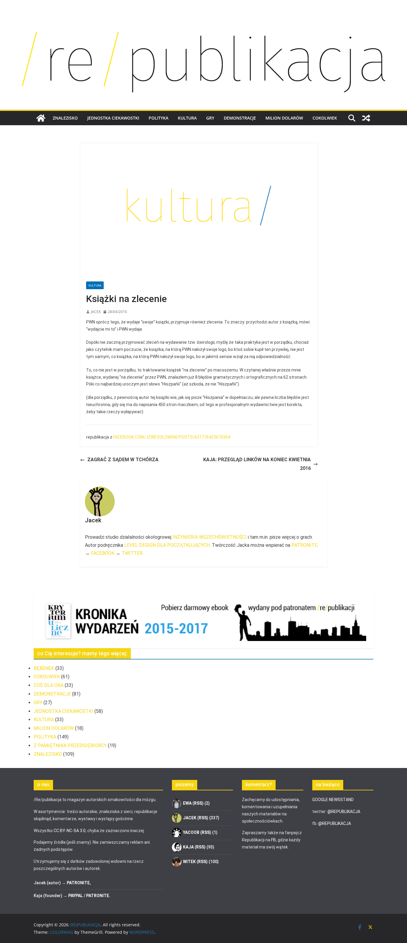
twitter (132, 553)
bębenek (44, 668)
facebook (102, 553)
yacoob (191, 832)
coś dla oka (48, 685)
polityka (158, 118)
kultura (187, 118)
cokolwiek (325, 118)
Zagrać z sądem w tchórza (123, 459)
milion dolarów (284, 118)
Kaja (188, 847)
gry (210, 118)
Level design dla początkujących (167, 545)
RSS (198, 803)
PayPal (75, 895)
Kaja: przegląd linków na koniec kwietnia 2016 (257, 464)
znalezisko (65, 118)
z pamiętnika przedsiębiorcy (70, 745)
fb (273, 839)
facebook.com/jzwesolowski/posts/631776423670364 (171, 437)
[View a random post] (366, 118)
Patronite (304, 545)
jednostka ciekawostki (113, 118)
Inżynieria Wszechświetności (210, 537)
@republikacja (343, 811)
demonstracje (240, 118)
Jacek (96, 311)
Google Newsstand (333, 799)
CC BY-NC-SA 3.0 (70, 830)
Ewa (187, 803)
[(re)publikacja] (203, 18)
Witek (189, 861)
